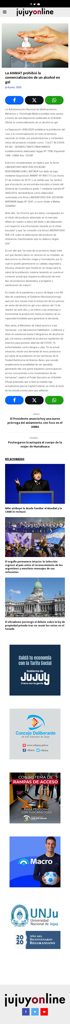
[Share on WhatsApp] (54, 100)
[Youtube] (44, 1012)
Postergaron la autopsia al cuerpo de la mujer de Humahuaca (35, 444)
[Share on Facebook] (14, 100)
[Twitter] (35, 1012)
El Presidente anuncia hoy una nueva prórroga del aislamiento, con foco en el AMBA (35, 423)
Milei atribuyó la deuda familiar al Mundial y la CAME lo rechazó (33, 510)
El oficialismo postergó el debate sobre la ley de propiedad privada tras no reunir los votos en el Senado (35, 625)
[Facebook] (26, 1012)
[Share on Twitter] (34, 100)
